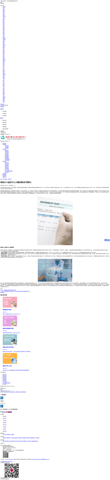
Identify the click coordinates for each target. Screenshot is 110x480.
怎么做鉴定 (7, 160)
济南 (4, 63)
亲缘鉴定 (7, 146)
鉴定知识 (7, 166)
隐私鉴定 (7, 151)
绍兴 (4, 30)
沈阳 (4, 7)
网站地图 (43, 459)
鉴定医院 (7, 157)
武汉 (4, 65)
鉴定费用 (7, 156)
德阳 (4, 76)
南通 (4, 15)
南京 (4, 9)
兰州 (4, 102)
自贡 (4, 73)
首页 (1, 105)
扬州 (4, 20)
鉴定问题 (7, 162)
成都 (4, 71)
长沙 (4, 67)
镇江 (4, 21)
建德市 (4, 38)
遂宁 (4, 80)
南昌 (1, 2)
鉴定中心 (4, 177)
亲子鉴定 (7, 145)
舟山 (4, 34)
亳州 (4, 56)
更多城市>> (2, 104)
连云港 (4, 16)
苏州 (4, 13)
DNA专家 (7, 169)
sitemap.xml (47, 459)
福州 (4, 61)
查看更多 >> (2, 292)
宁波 (4, 26)
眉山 (4, 85)
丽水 (4, 36)
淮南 (4, 44)
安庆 (4, 48)
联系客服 (2, 106)
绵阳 (4, 77)
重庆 (4, 70)
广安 (4, 87)
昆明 (4, 99)
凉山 (4, 95)
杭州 (4, 24)
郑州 (4, 64)
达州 (4, 88)
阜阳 (4, 52)
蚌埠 (4, 42)
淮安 (4, 17)
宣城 (4, 58)
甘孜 (4, 94)
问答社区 (4, 149)
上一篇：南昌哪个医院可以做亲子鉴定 (8, 290)
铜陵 (4, 47)
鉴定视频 (7, 168)
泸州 (4, 75)
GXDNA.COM (12, 459)
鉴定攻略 (4, 161)
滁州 (4, 51)
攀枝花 (4, 74)
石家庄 (4, 6)
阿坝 (4, 93)
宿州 (4, 53)
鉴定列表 (7, 172)
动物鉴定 (7, 148)
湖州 (4, 29)
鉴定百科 (7, 167)
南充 (4, 83)
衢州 (4, 33)
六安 (4, 54)
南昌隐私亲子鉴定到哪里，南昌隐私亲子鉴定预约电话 (15, 391)
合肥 (4, 40)
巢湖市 (4, 59)
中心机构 (7, 152)
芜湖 (4, 41)
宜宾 (4, 86)
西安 (4, 100)
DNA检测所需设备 (9, 171)
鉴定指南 (4, 376)
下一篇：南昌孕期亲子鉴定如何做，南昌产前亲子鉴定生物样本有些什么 (15, 291)
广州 (4, 68)
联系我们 (4, 175)
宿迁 (4, 23)
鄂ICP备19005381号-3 (36, 459)
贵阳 (4, 98)
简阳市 (4, 97)
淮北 (4, 46)
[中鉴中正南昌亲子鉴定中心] (13, 139)
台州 (4, 35)
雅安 (4, 89)
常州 (4, 12)
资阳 (4, 92)
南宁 (4, 69)
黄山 (4, 50)
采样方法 (4, 173)
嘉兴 (4, 28)
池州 (4, 57)
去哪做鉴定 (7, 158)
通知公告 (7, 163)
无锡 (4, 10)
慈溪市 (4, 39)
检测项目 (4, 144)
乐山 (4, 82)
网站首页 (4, 143)
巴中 (4, 91)
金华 (4, 32)
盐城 (4, 18)
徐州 (4, 11)
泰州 (4, 22)
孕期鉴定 (7, 150)
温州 (4, 27)
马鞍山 (4, 45)
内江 (4, 81)
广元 (4, 79)
